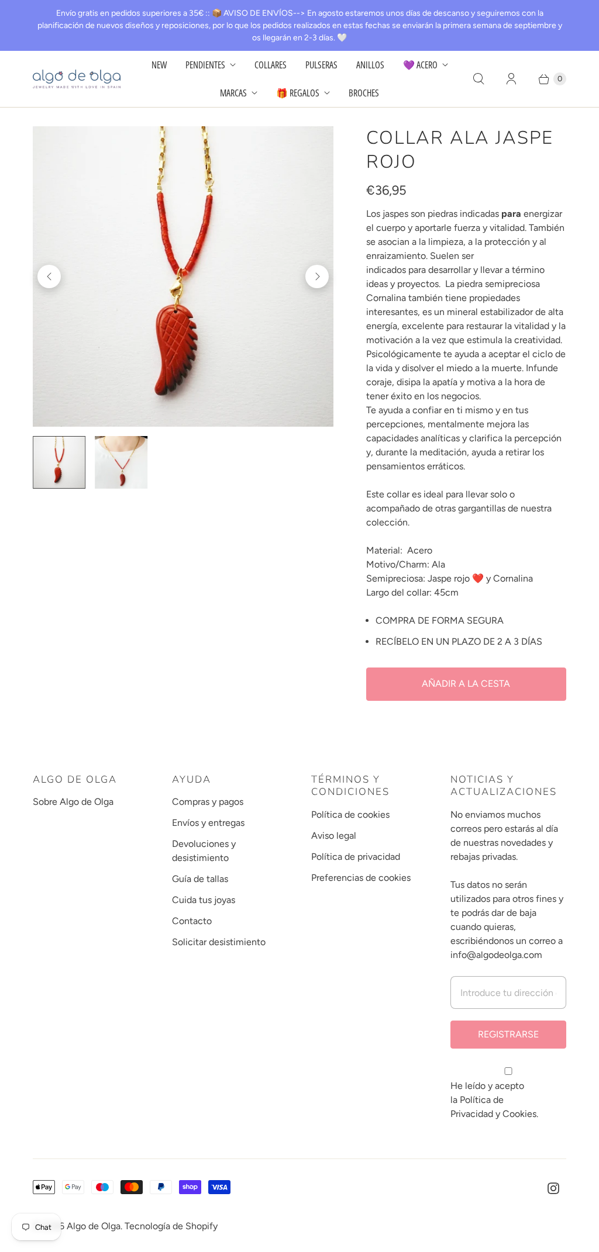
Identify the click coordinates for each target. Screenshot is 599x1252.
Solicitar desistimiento (219, 941)
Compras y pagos (207, 801)
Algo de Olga (94, 1226)
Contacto (192, 920)
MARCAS (233, 93)
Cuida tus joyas (203, 899)
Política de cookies (350, 814)
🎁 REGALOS (297, 93)
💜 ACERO (420, 64)
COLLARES (270, 64)
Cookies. (520, 1113)
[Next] (317, 276)
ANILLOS (370, 64)
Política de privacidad (355, 856)
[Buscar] (478, 79)
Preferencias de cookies (361, 877)
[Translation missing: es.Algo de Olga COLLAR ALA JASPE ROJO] (121, 462)
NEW (159, 64)
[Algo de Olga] (77, 79)
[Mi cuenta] (511, 79)
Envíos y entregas (208, 822)
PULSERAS (321, 64)
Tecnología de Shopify (171, 1226)
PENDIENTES (205, 64)
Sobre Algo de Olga (73, 801)
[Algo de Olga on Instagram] (553, 1188)
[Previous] (49, 276)
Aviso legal (333, 835)
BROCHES (364, 93)
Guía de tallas (200, 878)
